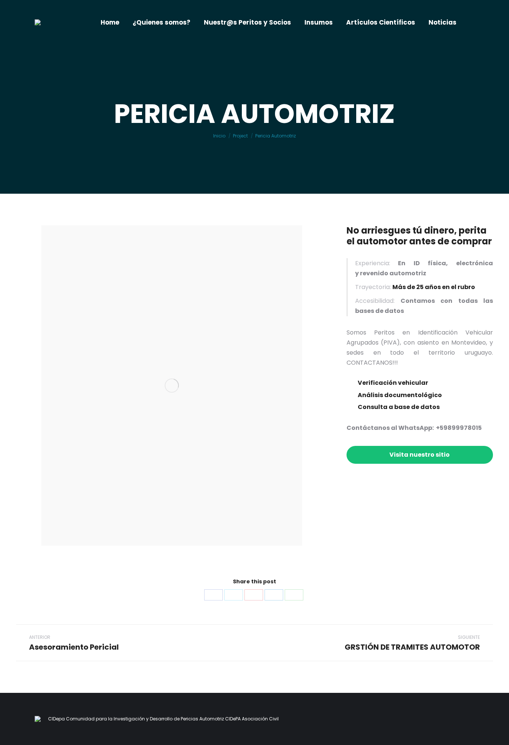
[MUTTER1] (171, 385)
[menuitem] (110, 22)
